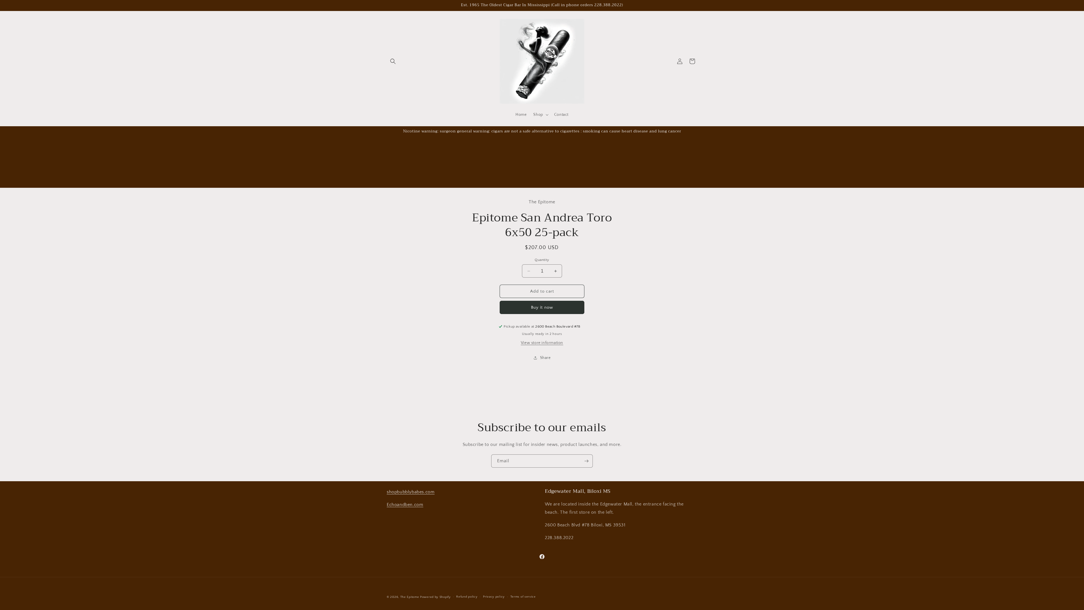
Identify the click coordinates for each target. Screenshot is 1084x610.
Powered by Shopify (435, 597)
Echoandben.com (405, 504)
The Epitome (409, 597)
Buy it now (542, 307)
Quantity (542, 260)
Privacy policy (494, 596)
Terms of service (523, 596)
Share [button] (545, 358)
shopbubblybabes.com (410, 491)
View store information (542, 343)
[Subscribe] (586, 461)
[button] (393, 61)
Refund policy (466, 596)
